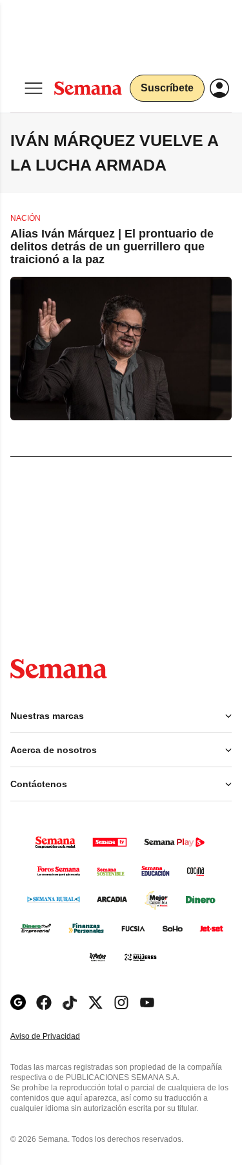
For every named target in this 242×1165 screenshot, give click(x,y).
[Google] (18, 1002)
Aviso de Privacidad (58, 1036)
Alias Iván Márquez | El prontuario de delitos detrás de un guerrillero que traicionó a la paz (112, 246)
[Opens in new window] (44, 1002)
